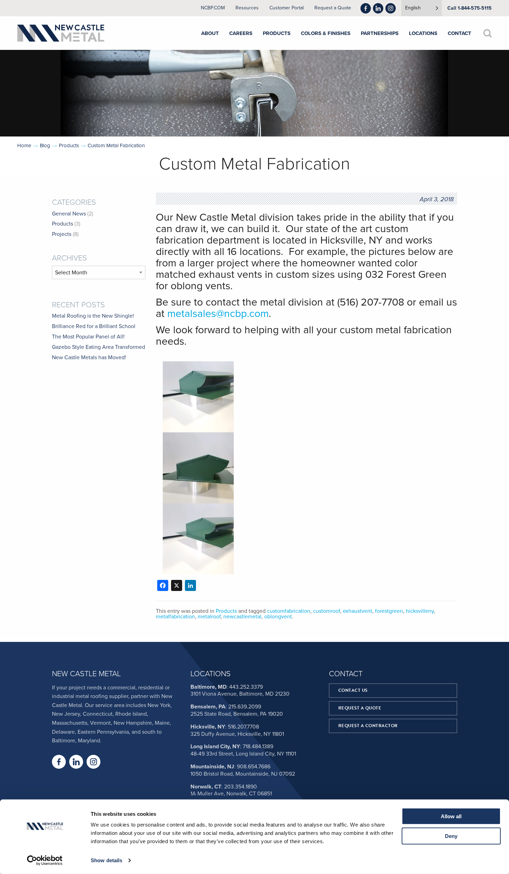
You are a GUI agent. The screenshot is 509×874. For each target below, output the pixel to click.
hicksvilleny (420, 611)
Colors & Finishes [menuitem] (325, 33)
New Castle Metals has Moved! (89, 357)
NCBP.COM (213, 8)
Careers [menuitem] (240, 33)
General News (69, 213)
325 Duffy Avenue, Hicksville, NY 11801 (237, 734)
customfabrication (288, 611)
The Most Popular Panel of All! (88, 336)
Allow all (451, 816)
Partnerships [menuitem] (380, 33)
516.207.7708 (243, 726)
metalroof (209, 616)
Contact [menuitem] (459, 33)
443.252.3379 (246, 686)
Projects (61, 234)
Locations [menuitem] (423, 33)
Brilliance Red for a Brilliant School (93, 326)
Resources (247, 8)
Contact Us (353, 690)
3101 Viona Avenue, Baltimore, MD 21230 (239, 693)
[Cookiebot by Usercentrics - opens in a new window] (45, 860)
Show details (106, 860)
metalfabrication (175, 616)
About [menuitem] (210, 33)
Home (24, 145)
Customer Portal (286, 8)
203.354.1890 (240, 786)
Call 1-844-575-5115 (469, 8)
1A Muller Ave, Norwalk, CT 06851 (231, 793)
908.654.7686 (253, 766)
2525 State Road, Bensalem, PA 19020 (236, 713)
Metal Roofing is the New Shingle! (93, 315)
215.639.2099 (244, 706)
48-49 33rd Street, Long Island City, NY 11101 (243, 753)
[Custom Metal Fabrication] (198, 365)
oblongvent (278, 616)
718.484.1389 (258, 746)
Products (69, 145)
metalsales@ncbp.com (218, 313)
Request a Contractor (368, 725)
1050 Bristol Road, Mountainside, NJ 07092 (242, 773)
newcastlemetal (242, 616)
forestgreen (389, 611)
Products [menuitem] (277, 33)
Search (487, 33)
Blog (45, 145)
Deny (451, 836)
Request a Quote (332, 8)
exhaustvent (357, 611)
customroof (326, 611)
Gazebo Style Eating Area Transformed (98, 347)
